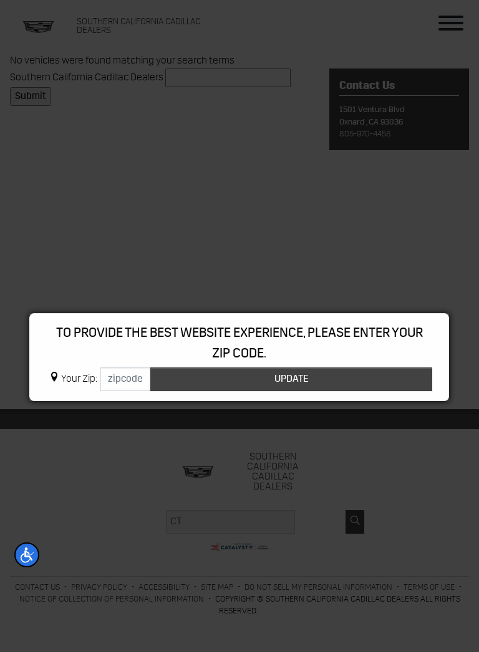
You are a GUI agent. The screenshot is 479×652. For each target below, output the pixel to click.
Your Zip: (79, 379)
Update (291, 379)
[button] (26, 554)
